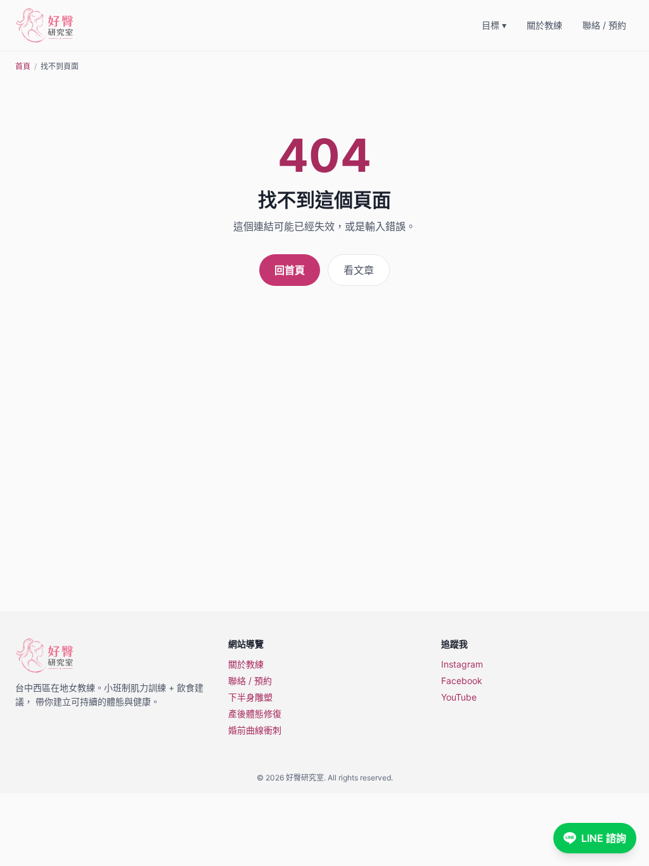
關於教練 (544, 25)
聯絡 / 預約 (604, 25)
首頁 (22, 66)
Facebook (461, 680)
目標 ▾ (494, 25)
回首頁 (289, 270)
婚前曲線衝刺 (254, 730)
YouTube (459, 697)
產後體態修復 (254, 713)
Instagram (462, 664)
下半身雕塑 (250, 697)
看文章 (359, 270)
